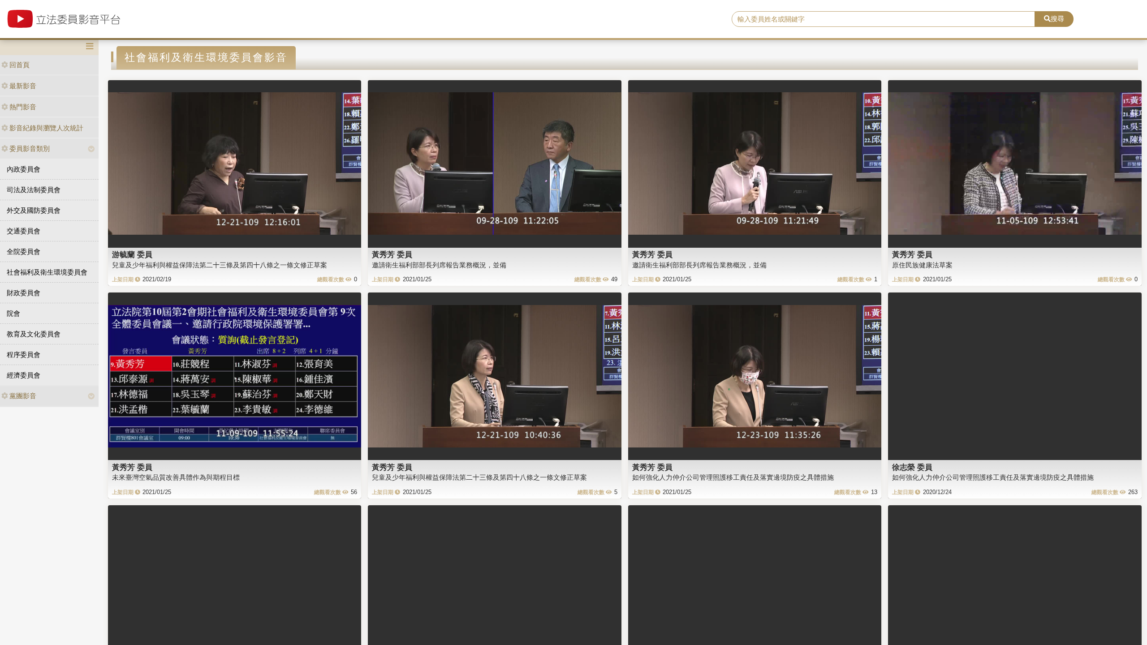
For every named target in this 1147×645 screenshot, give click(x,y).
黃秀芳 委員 (392, 254)
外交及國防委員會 (33, 210)
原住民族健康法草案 (922, 265)
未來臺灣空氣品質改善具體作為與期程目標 (176, 477)
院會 (13, 313)
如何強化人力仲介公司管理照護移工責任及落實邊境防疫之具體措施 (733, 477)
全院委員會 (23, 251)
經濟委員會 (23, 375)
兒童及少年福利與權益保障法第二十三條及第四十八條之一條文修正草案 (219, 265)
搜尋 (1057, 18)
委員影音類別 (29, 148)
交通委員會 (23, 231)
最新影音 (22, 86)
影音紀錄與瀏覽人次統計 (46, 128)
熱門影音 (22, 107)
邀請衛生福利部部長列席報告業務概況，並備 (439, 265)
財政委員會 (23, 293)
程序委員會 (23, 354)
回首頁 (19, 65)
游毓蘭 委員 (132, 254)
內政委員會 (23, 169)
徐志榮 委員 (912, 467)
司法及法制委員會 (33, 190)
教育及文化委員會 (33, 334)
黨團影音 (22, 396)
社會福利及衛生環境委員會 (47, 272)
